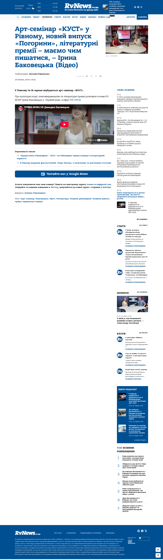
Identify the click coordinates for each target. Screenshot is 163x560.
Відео (83, 17)
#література (62, 199)
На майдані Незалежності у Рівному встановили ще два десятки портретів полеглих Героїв (134, 474)
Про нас (58, 533)
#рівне (18, 202)
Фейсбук (106, 187)
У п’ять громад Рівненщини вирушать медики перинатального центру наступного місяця (132, 99)
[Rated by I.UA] (144, 539)
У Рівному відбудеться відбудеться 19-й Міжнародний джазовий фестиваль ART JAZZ (137, 207)
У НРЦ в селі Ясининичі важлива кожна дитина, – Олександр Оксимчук (130, 320)
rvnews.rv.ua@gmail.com (99, 184)
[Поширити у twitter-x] (91, 76)
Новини (26, 17)
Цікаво (92, 17)
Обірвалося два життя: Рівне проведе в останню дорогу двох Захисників (134, 466)
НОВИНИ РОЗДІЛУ (140, 440)
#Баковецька (41, 199)
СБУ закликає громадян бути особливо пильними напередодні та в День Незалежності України (117, 7)
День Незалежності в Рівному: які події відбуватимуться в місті (132, 500)
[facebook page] (138, 7)
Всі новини (142, 219)
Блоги (66, 17)
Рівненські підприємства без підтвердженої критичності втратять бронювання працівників (132, 133)
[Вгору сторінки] (158, 549)
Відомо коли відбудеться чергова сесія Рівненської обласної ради (132, 153)
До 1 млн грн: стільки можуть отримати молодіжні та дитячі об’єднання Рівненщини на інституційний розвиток (130, 164)
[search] (18, 17)
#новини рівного (100, 199)
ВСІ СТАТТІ (143, 225)
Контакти (71, 533)
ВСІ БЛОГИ (143, 333)
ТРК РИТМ (75, 100)
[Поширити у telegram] (100, 76)
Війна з (106, 16)
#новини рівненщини (80, 199)
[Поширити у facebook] (87, 76)
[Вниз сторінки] (158, 555)
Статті (57, 17)
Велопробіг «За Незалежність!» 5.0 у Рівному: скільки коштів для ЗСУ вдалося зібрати (132, 122)
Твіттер (54, 187)
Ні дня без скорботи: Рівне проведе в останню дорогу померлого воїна (129, 143)
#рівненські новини (33, 202)
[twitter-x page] (141, 7)
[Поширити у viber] (96, 76)
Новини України (133, 379)
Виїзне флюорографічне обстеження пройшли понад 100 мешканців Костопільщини (131, 184)
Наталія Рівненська (39, 74)
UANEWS (142, 17)
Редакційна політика (90, 533)
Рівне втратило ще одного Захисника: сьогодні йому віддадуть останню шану (133, 458)
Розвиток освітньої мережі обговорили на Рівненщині (129, 174)
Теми (36, 17)
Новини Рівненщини (35, 193)
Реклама (110, 533)
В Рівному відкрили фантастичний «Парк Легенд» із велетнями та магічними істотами (65, 163)
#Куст (52, 199)
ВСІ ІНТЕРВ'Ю (142, 292)
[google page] (135, 7)
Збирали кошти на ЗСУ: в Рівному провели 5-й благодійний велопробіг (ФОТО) (132, 508)
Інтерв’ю (47, 17)
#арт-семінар (27, 199)
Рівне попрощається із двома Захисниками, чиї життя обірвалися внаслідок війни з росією (131, 196)
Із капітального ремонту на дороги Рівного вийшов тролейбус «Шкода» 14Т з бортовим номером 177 (132, 111)
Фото (75, 17)
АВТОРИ (131, 17)
